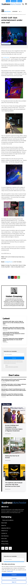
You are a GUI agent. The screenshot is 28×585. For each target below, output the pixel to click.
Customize (14, 578)
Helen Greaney (7, 11)
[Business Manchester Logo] (11, 4)
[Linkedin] (6, 548)
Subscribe (14, 358)
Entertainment (4, 14)
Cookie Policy (10, 571)
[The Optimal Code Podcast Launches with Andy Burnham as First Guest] (14, 472)
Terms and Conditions (7, 520)
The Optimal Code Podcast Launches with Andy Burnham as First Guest (13, 484)
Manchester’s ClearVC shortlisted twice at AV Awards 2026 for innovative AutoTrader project (13, 390)
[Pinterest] (15, 277)
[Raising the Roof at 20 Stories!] (14, 445)
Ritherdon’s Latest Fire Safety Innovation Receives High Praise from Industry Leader (14, 328)
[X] (12, 277)
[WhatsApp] (18, 277)
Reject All (14, 582)
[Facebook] (9, 277)
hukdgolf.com (8, 261)
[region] (14, 573)
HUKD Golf (6, 57)
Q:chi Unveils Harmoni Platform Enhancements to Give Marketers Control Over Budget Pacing (13, 333)
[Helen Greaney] (2, 11)
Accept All (14, 574)
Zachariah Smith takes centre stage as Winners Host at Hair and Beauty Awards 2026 (13, 322)
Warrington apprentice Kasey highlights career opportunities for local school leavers (13, 340)
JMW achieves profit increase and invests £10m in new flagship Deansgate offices (13, 380)
